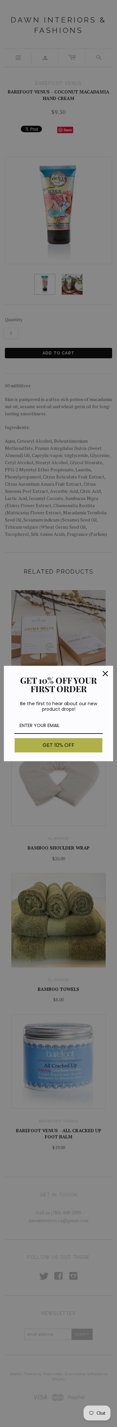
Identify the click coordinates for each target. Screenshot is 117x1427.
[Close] (105, 673)
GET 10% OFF (58, 745)
